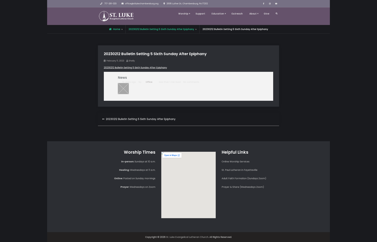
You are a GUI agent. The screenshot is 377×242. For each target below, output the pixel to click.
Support (200, 13)
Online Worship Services (235, 161)
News (122, 77)
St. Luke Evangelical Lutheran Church (187, 237)
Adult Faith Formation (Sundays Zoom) (244, 178)
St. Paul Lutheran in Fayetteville (239, 170)
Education (218, 13)
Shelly (132, 60)
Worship (183, 13)
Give (266, 13)
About (253, 13)
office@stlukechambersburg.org (141, 3)
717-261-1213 (110, 3)
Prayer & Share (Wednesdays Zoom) (243, 187)
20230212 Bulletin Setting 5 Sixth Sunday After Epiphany (135, 67)
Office (149, 81)
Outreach (237, 13)
